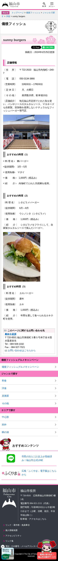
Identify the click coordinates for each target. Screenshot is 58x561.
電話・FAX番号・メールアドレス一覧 (22, 546)
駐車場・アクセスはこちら (33, 519)
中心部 (5, 417)
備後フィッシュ (33, 12)
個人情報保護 (11, 530)
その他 (5, 403)
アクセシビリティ (13, 536)
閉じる (3, 546)
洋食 (8, 16)
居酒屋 (5, 395)
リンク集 (9, 541)
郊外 (4, 424)
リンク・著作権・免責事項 (17, 525)
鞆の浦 (5, 432)
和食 (4, 380)
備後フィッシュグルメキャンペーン (20, 366)
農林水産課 (10, 334)
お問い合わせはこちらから (22, 350)
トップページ (18, 12)
